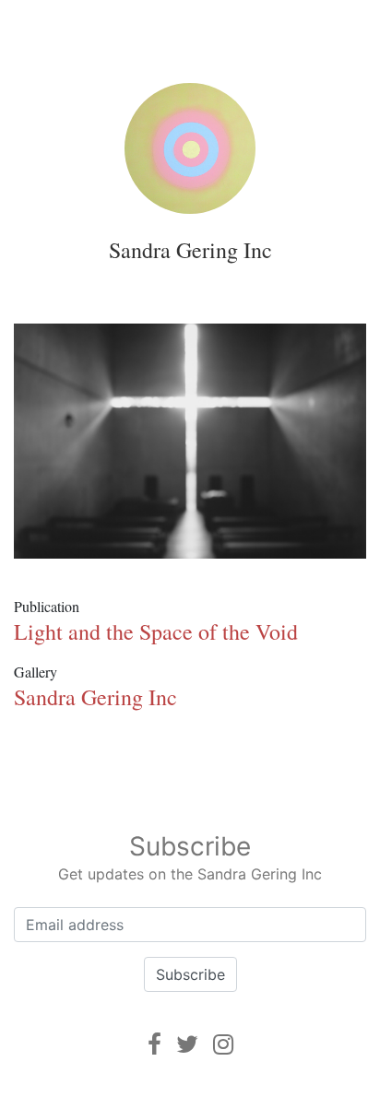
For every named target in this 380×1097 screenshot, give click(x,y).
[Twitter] (187, 1044)
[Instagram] (223, 1044)
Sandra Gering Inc (190, 250)
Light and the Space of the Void (156, 631)
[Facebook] (154, 1044)
